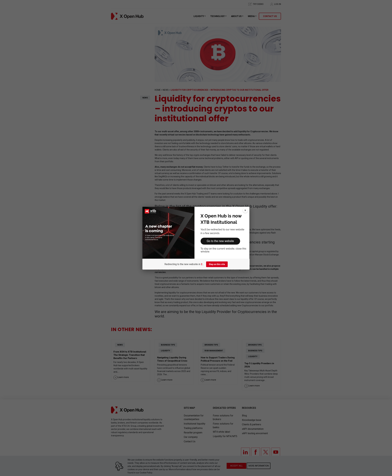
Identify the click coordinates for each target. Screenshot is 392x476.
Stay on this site (217, 264)
